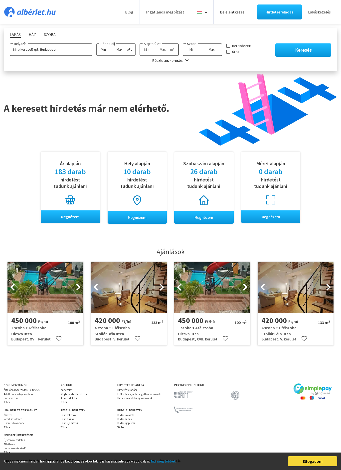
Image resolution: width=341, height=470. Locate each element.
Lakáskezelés (319, 11)
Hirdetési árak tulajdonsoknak (135, 398)
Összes (8, 415)
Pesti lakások (68, 415)
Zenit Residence (13, 419)
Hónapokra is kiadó (15, 448)
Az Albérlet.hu (69, 398)
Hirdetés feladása (127, 390)
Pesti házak (67, 419)
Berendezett (241, 45)
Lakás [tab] (15, 34)
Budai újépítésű (126, 423)
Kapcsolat (66, 390)
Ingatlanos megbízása (165, 11)
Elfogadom (313, 461)
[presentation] (12, 287)
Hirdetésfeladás (279, 11)
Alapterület (152, 43)
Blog (129, 11)
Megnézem (70, 216)
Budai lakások (125, 415)
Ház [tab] (32, 34)
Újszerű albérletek (14, 440)
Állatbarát (10, 444)
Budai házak (124, 419)
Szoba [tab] (50, 34)
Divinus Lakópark (14, 423)
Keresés (303, 50)
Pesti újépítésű (69, 423)
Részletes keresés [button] (167, 60)
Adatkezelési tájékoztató (18, 394)
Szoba (191, 43)
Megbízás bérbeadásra (74, 394)
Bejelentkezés (232, 11)
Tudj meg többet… (164, 461)
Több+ (7, 402)
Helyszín (20, 43)
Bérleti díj (108, 43)
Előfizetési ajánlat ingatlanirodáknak (139, 394)
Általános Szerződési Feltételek (22, 390)
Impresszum (11, 398)
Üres (235, 51)
